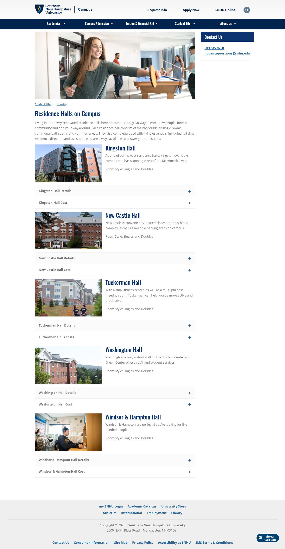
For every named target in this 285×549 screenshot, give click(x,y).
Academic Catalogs (142, 506)
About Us (226, 23)
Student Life (183, 23)
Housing (62, 104)
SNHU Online (225, 10)
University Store (173, 506)
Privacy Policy (142, 542)
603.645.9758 (214, 48)
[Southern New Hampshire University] (64, 9)
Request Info (157, 10)
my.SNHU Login (111, 506)
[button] (115, 191)
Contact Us (60, 542)
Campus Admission (97, 23)
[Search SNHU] (247, 10)
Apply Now (191, 10)
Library (176, 513)
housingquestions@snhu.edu (227, 53)
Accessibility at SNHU (174, 542)
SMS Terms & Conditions (214, 542)
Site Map (121, 542)
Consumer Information (92, 542)
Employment (157, 513)
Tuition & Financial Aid (140, 23)
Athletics (110, 513)
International (131, 513)
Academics (53, 23)
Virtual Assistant (270, 538)
